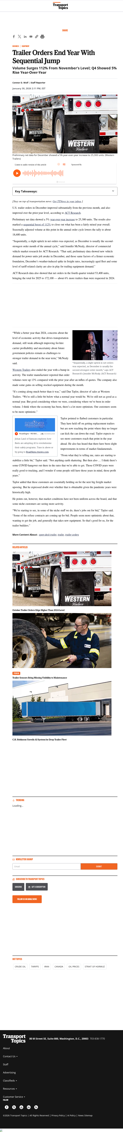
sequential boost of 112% (37, 224)
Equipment (25, 46)
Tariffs (35, 966)
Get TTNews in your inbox (67, 201)
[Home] (61, 6)
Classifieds (9, 1080)
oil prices (74, 966)
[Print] (42, 37)
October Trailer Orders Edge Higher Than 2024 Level (38, 610)
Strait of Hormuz (95, 966)
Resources (9, 1088)
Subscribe (18, 886)
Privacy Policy (58, 1115)
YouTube (21, 1107)
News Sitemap (85, 1115)
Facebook (7, 1107)
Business (15, 46)
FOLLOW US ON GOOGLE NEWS (27, 899)
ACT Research (73, 213)
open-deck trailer (48, 534)
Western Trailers (21, 370)
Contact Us (9, 1056)
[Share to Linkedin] (25, 37)
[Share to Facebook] (14, 37)
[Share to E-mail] (31, 37)
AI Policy (71, 1115)
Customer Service (13, 1096)
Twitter (14, 1107)
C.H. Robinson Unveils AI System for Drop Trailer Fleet (39, 739)
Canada (59, 966)
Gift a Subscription (38, 886)
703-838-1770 (97, 1038)
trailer (61, 534)
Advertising (9, 1072)
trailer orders (72, 534)
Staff (5, 1064)
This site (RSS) (36, 1107)
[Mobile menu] (3, 4)
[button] (36, 37)
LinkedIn (29, 1107)
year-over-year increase (62, 219)
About (6, 1048)
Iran (46, 966)
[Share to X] (19, 37)
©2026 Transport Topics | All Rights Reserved (26, 1115)
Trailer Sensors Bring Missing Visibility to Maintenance (39, 677)
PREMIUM (16, 673)
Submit (99, 866)
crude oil (20, 966)
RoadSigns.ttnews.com (37, 451)
